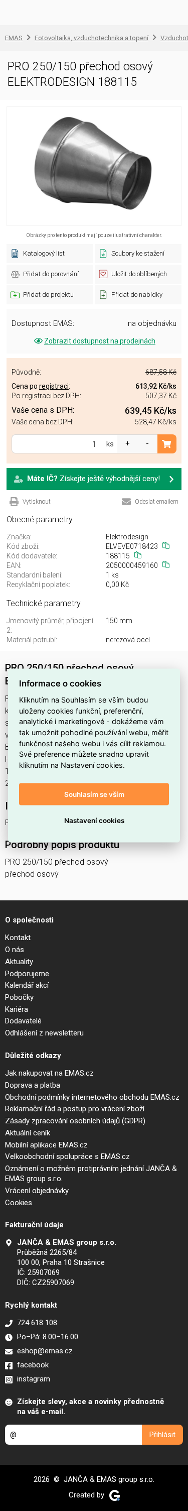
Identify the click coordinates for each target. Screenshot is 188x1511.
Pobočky (19, 997)
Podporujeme (27, 973)
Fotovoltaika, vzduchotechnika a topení (91, 38)
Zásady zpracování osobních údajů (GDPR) (75, 1120)
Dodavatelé (23, 1020)
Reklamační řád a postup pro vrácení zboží (74, 1108)
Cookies (18, 1202)
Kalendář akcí (27, 985)
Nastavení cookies (94, 821)
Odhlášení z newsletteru (44, 1032)
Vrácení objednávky (37, 1190)
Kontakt (18, 937)
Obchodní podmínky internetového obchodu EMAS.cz (92, 1097)
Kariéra (16, 1009)
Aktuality (19, 961)
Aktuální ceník (27, 1132)
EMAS (14, 38)
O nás (14, 949)
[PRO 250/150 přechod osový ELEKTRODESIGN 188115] (94, 166)
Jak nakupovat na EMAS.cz (49, 1073)
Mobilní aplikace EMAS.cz (46, 1144)
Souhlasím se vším (94, 794)
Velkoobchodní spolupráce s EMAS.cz (67, 1156)
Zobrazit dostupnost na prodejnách (99, 341)
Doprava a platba (32, 1085)
